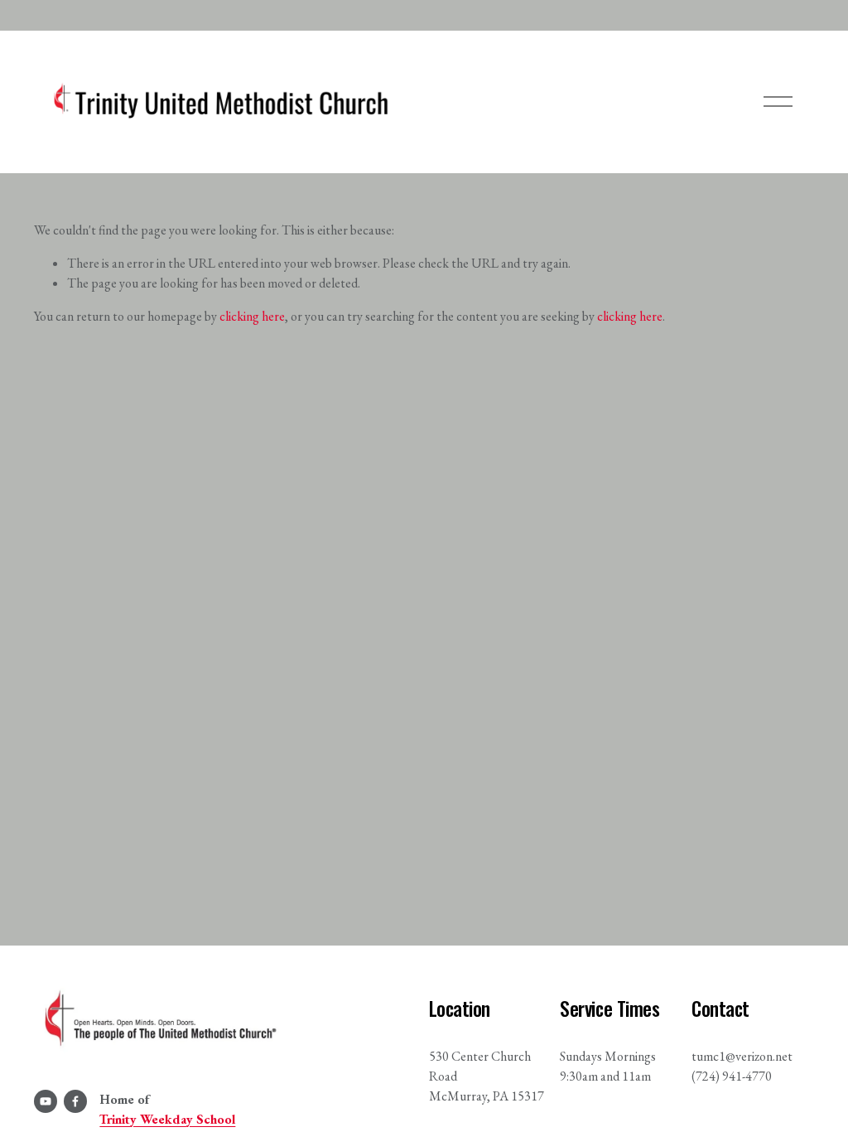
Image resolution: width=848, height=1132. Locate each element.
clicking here (252, 316)
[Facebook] (75, 1101)
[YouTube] (45, 1101)
